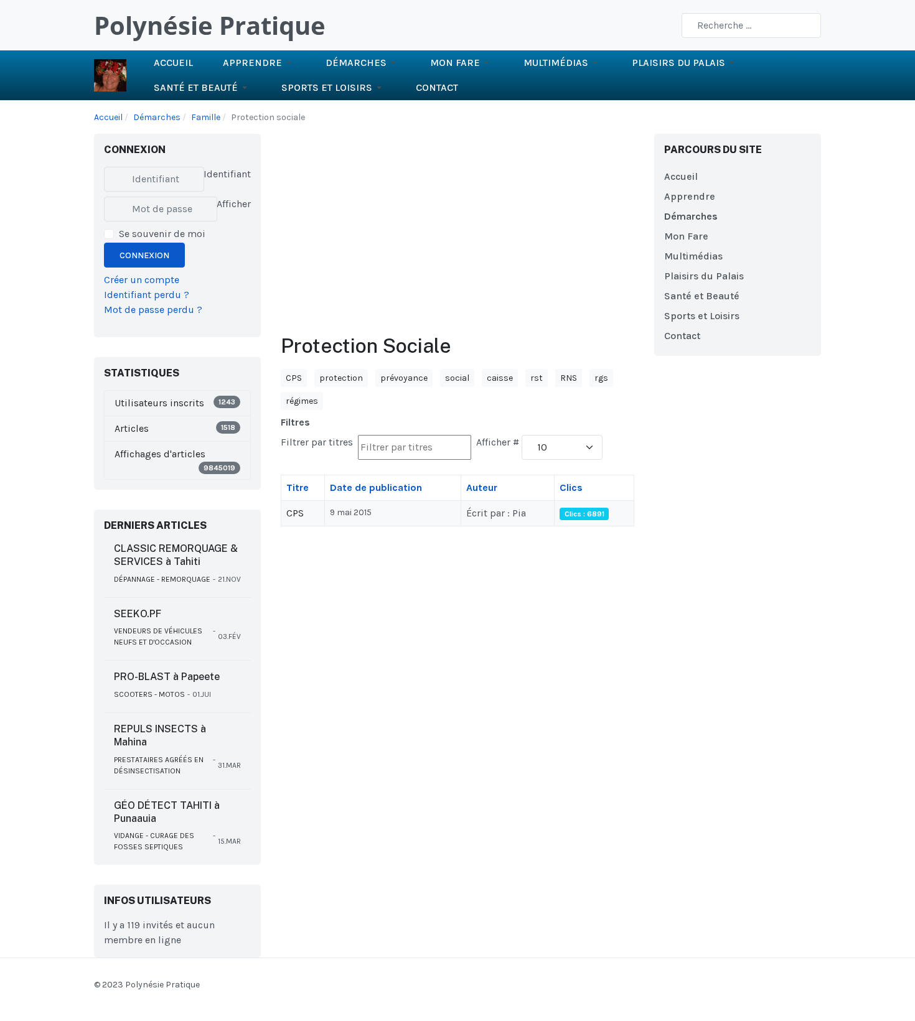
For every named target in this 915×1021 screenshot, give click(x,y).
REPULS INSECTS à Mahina (160, 735)
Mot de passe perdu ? (153, 309)
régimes (302, 401)
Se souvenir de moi (162, 234)
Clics (571, 487)
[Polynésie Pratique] (110, 74)
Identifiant (227, 174)
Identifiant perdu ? (146, 295)
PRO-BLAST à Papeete (167, 677)
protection (341, 378)
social (457, 378)
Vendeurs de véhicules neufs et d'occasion (158, 636)
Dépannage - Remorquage (162, 579)
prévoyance (404, 378)
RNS (568, 378)
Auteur (481, 487)
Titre (297, 487)
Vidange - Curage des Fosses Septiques (154, 841)
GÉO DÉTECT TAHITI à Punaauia (167, 812)
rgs (601, 378)
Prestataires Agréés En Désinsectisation (159, 765)
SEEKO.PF (137, 614)
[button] (259, 62)
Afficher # (497, 442)
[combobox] (751, 25)
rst (536, 378)
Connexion (144, 255)
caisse (500, 378)
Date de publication (376, 487)
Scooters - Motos (149, 694)
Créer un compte (141, 280)
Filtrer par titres (318, 442)
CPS (294, 378)
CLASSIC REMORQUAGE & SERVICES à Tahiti (176, 555)
